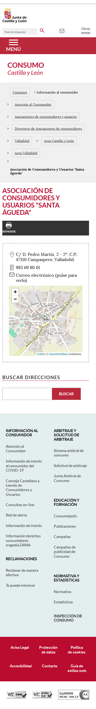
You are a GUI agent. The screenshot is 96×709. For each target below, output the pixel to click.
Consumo (20, 92)
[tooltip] (62, 30)
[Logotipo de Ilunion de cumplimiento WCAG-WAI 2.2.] (73, 698)
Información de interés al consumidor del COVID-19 (24, 465)
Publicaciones (65, 526)
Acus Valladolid (26, 153)
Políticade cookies (77, 649)
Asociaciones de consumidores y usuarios (46, 117)
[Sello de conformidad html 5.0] (42, 697)
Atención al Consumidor (33, 104)
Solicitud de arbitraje (70, 465)
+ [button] (15, 292)
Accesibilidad (21, 666)
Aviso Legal (19, 647)
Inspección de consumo (68, 618)
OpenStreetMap (58, 354)
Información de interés (24, 525)
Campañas (62, 536)
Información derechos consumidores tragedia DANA (23, 540)
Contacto (49, 666)
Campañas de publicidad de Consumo (64, 551)
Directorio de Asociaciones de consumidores (48, 129)
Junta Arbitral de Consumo (67, 478)
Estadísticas (63, 602)
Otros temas (86, 31)
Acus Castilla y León (59, 141)
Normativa (62, 592)
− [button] (15, 299)
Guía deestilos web (77, 668)
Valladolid (22, 141)
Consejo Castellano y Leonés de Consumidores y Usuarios (23, 487)
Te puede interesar (20, 585)
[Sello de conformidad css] (17, 697)
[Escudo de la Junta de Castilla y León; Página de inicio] (14, 22)
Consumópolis (65, 516)
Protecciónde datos (48, 649)
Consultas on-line (20, 505)
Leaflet (41, 354)
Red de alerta (16, 515)
